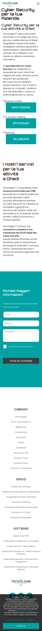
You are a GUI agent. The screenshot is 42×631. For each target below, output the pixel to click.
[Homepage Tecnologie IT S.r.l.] (10, 4)
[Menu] (38, 4)
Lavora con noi (21, 453)
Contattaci (21, 447)
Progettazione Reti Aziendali (21, 497)
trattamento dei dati (24, 347)
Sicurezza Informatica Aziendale (21, 507)
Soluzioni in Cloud (21, 512)
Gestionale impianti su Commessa (21, 541)
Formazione (21, 432)
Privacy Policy (21, 458)
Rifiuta (31, 620)
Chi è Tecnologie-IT (21, 422)
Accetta (21, 626)
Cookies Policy (21, 463)
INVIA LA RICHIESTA (21, 360)
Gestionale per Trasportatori (21, 546)
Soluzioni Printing (21, 502)
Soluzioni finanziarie (21, 517)
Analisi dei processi (21, 486)
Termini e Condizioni (21, 468)
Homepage (21, 416)
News (21, 442)
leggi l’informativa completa (24, 610)
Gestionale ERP (21, 536)
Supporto (21, 437)
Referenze (21, 427)
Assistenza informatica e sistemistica (21, 491)
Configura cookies (16, 620)
